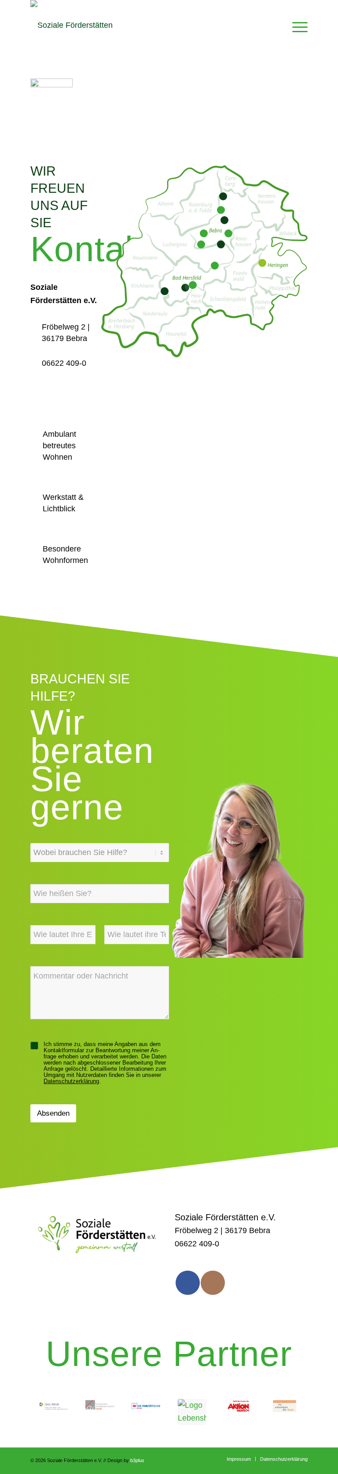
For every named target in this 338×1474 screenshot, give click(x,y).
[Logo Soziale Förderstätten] (71, 25)
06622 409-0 (64, 363)
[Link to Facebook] (188, 1283)
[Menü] (298, 25)
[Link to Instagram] (213, 1283)
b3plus (137, 1460)
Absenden (53, 1113)
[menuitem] (298, 25)
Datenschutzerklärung (71, 1081)
